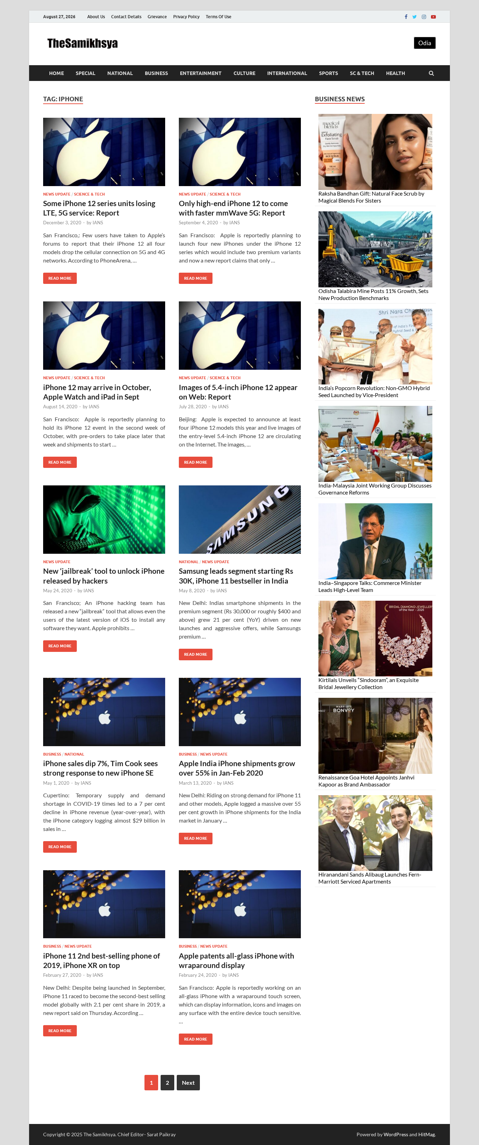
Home (56, 73)
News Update (56, 194)
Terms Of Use (218, 16)
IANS (98, 222)
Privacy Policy (186, 16)
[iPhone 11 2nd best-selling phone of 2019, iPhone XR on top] (104, 907)
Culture (244, 73)
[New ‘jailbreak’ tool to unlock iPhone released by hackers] (104, 522)
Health (395, 73)
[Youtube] (433, 17)
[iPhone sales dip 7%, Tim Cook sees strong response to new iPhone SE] (104, 715)
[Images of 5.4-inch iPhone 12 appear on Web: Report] (240, 338)
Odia (424, 43)
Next (188, 1082)
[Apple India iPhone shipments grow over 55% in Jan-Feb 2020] (240, 715)
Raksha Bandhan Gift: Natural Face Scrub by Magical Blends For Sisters (371, 197)
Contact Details (126, 16)
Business (156, 73)
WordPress (396, 1134)
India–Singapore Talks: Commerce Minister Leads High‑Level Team (369, 586)
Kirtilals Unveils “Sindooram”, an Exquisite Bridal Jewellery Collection (368, 683)
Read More (57, 277)
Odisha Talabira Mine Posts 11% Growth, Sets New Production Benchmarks (373, 294)
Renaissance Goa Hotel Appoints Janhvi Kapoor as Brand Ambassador (366, 781)
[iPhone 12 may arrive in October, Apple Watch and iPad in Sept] (104, 338)
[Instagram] (424, 17)
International (287, 73)
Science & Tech (89, 194)
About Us (96, 16)
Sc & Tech (362, 73)
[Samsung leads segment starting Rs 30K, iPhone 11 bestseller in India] (240, 522)
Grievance (157, 16)
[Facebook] (406, 17)
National (120, 73)
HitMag (426, 1134)
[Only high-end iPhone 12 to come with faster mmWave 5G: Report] (240, 155)
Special (85, 73)
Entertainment (201, 73)
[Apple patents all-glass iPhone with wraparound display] (240, 907)
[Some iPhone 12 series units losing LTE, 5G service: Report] (104, 155)
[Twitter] (415, 17)
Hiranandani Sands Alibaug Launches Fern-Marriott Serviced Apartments (369, 878)
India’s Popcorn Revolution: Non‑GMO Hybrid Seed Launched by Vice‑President (374, 391)
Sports (328, 73)
